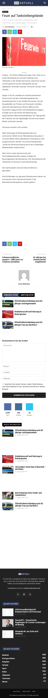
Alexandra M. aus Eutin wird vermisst (26, 632)
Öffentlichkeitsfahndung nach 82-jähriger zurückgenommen (29, 431)
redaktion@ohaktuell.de (31, 588)
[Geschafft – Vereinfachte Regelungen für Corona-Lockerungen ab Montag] (7, 623)
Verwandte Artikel (11, 295)
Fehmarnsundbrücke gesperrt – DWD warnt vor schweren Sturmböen (12, 259)
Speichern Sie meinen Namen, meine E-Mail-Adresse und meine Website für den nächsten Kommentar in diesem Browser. (23, 386)
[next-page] (7, 333)
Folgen (18, 404)
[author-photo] (24, 281)
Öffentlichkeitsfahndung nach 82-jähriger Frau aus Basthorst (29, 504)
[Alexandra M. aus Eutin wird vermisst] (7, 634)
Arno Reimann (10, 27)
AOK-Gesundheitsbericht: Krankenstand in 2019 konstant (28, 610)
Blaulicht (10, 8)
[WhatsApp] (9, 32)
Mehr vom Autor (27, 295)
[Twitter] (15, 32)
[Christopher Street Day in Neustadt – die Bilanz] (7, 470)
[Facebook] (4, 32)
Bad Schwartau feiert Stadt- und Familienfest (28, 494)
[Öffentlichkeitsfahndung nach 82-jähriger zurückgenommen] (7, 303)
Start (3, 8)
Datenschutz (26, 691)
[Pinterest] (20, 32)
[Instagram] (24, 594)
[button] (3, 3)
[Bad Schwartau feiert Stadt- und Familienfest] (7, 496)
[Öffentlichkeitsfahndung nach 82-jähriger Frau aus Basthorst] (7, 325)
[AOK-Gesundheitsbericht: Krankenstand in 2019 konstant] (7, 612)
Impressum (16, 691)
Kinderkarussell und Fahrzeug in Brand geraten (28, 457)
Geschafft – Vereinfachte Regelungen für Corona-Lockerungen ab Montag (30, 622)
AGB (33, 691)
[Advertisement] (24, 210)
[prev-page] (3, 333)
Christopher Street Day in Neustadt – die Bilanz (30, 468)
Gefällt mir (7, 404)
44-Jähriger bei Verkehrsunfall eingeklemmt (39, 259)
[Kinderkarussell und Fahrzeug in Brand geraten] (7, 314)
